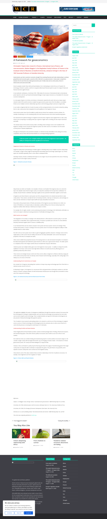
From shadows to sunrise (39, 442)
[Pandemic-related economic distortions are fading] (61, 430)
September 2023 (76, 140)
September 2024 (76, 111)
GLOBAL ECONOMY (23, 17)
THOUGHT (49, 17)
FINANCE (34, 17)
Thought (74, 177)
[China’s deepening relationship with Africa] (21, 430)
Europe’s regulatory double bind (79, 47)
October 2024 (75, 108)
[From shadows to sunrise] (41, 430)
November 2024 (76, 106)
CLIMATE (42, 17)
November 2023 (76, 135)
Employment (75, 160)
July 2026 (74, 58)
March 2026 (75, 67)
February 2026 (75, 70)
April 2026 (74, 65)
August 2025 (75, 84)
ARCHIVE (71, 17)
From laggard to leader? (20, 421)
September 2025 (76, 82)
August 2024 (75, 113)
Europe (74, 163)
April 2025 (74, 94)
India (73, 170)
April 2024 (74, 123)
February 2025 (75, 99)
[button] (29, 17)
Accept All (28, 513)
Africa (73, 148)
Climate (74, 158)
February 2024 (75, 128)
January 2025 (75, 101)
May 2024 (74, 120)
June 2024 (74, 118)
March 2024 (75, 125)
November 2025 (76, 77)
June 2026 (74, 60)
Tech (73, 175)
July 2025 (74, 87)
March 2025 (75, 96)
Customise (9, 513)
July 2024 (74, 115)
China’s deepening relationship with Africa (19, 442)
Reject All (19, 513)
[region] (19, 508)
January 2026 (75, 72)
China (15, 56)
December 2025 (76, 75)
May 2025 (74, 91)
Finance (74, 165)
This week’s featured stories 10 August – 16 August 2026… (45, 1)
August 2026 (75, 55)
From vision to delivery (77, 34)
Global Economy (21, 56)
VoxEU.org (34, 415)
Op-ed (23, 63)
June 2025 (74, 89)
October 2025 (75, 79)
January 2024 (75, 130)
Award (73, 151)
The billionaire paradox (77, 40)
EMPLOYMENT (57, 17)
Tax (73, 172)
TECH (65, 17)
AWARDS (86, 17)
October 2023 (75, 137)
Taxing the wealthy (63, 421)
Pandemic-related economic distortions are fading (61, 442)
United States (30, 56)
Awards (74, 153)
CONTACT (79, 17)
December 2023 (76, 132)
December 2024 (76, 103)
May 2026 (74, 62)
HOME (14, 17)
